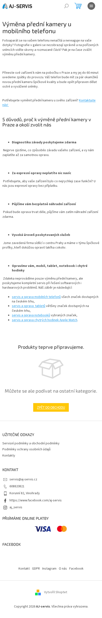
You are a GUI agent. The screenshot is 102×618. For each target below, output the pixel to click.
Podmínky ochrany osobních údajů (26, 449)
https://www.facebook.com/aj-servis (35, 500)
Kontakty (8, 455)
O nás (63, 568)
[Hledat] (66, 6)
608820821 (16, 486)
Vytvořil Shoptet (55, 592)
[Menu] (91, 6)
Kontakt (24, 568)
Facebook (76, 568)
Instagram (49, 568)
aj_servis (15, 507)
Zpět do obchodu (51, 407)
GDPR (36, 568)
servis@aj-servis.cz (23, 479)
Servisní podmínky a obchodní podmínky (31, 443)
